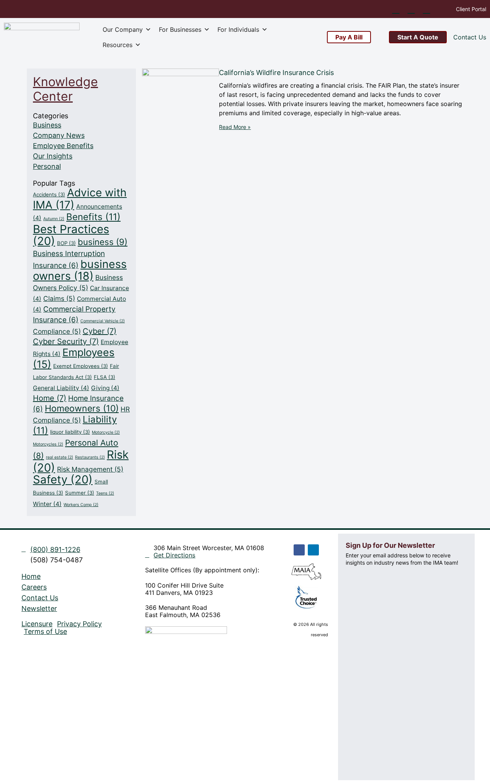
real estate (59, 457)
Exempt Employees (80, 366)
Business (47, 125)
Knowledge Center (65, 89)
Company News (59, 135)
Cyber (99, 331)
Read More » (235, 127)
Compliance (57, 331)
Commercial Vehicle (102, 320)
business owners (80, 270)
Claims (59, 298)
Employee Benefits (63, 146)
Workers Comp (81, 504)
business (102, 242)
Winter (47, 504)
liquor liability (70, 432)
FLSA (104, 377)
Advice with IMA (80, 198)
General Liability (61, 388)
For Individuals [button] (238, 29)
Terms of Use (45, 631)
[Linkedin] (313, 549)
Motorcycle (106, 432)
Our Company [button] (123, 29)
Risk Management (90, 469)
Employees (73, 358)
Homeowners (82, 408)
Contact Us (39, 598)
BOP (66, 243)
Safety (63, 479)
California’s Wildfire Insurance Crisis (276, 73)
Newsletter (39, 608)
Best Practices (71, 235)
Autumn (53, 218)
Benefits (93, 216)
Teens (105, 493)
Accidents (49, 194)
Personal (47, 166)
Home (49, 398)
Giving (105, 388)
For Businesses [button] (180, 29)
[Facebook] (299, 549)
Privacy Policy (79, 624)
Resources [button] (117, 45)
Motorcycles (48, 444)
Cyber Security (66, 341)
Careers (34, 587)
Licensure (36, 624)
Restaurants (90, 457)
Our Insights (52, 156)
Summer (79, 493)
